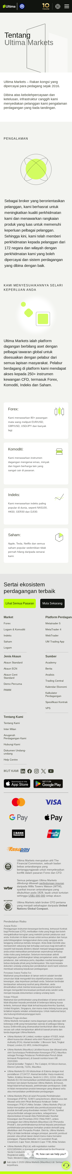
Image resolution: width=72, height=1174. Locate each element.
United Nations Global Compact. (42, 907)
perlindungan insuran (51, 883)
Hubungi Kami (12, 744)
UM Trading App (54, 641)
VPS (47, 708)
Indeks (7, 635)
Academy (50, 662)
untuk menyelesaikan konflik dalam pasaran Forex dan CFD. (40, 871)
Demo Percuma (13, 683)
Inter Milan (10, 729)
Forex (7, 623)
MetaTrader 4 (53, 629)
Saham (8, 641)
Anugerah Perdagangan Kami (15, 737)
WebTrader (52, 635)
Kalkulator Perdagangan (53, 694)
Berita (48, 668)
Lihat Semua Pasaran (20, 603)
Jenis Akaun (12, 656)
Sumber (50, 656)
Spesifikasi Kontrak (56, 702)
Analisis (49, 674)
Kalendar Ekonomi (56, 686)
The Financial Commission (38, 862)
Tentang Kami (13, 716)
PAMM (7, 689)
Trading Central (54, 680)
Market (8, 617)
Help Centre (11, 759)
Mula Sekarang (52, 603)
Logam (8, 647)
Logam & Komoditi (14, 629)
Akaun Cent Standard (10, 676)
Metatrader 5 (53, 623)
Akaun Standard (13, 662)
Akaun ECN (10, 668)
